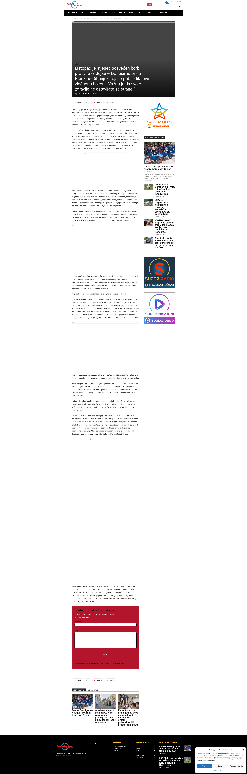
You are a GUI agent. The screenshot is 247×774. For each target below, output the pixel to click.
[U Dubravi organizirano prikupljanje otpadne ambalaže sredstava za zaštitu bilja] (148, 202)
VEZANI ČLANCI (79, 690)
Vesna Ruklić (83, 93)
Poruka (76, 630)
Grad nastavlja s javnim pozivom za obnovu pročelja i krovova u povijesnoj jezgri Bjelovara (105, 716)
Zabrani (220, 766)
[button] (243, 750)
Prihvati (204, 766)
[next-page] (76, 729)
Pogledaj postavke (236, 766)
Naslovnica (75, 18)
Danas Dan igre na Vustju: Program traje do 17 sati (82, 712)
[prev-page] (73, 729)
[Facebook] (175, 7)
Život (81, 18)
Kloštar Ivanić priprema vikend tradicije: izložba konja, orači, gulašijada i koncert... (164, 226)
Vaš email (77, 621)
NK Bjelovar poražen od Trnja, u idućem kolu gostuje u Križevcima (165, 189)
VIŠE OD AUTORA (93, 690)
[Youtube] (179, 7)
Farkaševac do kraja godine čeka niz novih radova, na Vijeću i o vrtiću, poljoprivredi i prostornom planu (128, 717)
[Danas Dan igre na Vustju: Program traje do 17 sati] (82, 701)
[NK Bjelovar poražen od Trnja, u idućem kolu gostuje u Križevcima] (148, 187)
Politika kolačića (218, 770)
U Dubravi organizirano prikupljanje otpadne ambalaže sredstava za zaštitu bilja (162, 207)
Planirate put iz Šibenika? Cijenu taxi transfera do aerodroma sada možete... (164, 243)
